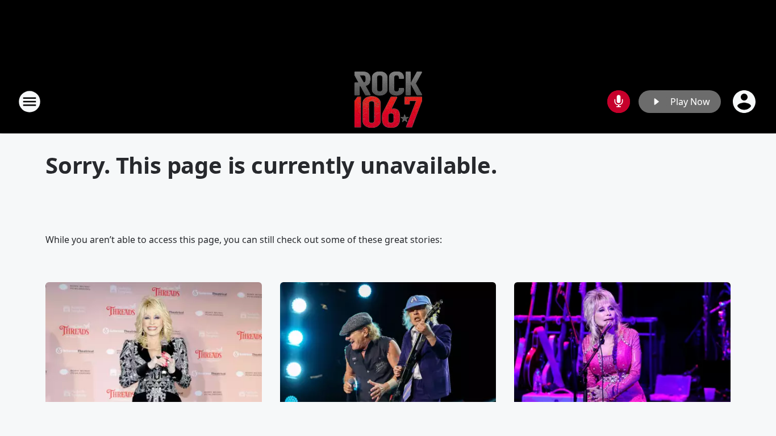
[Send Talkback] (618, 101)
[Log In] (745, 101)
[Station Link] (388, 101)
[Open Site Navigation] (29, 101)
